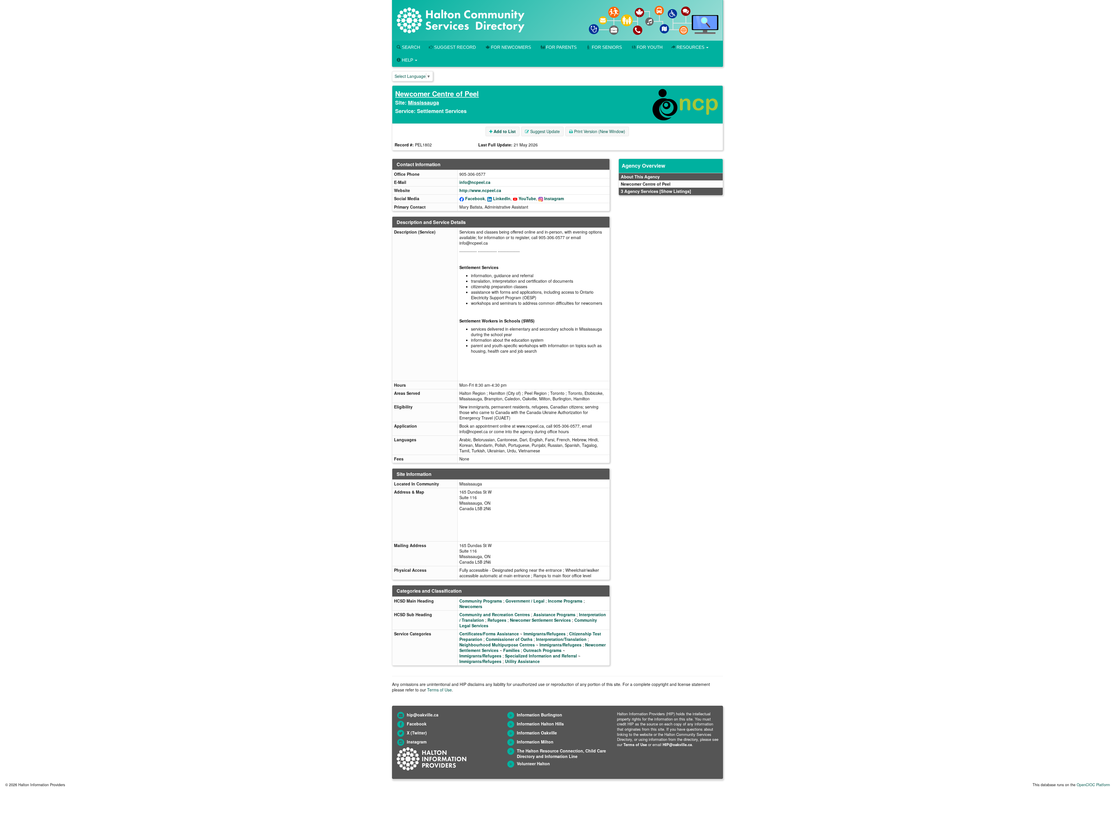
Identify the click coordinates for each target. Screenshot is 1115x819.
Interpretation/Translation (561, 639)
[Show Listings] (675, 191)
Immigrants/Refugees (545, 634)
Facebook (475, 198)
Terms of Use (439, 690)
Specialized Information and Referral (541, 656)
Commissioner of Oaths (509, 639)
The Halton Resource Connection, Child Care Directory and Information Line (561, 753)
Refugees (497, 620)
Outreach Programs (542, 650)
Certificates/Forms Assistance (489, 634)
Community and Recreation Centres (494, 614)
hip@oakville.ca (422, 715)
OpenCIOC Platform (1093, 784)
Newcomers (470, 606)
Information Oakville (537, 733)
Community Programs (480, 601)
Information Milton (535, 742)
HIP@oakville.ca (677, 744)
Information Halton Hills (540, 724)
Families (511, 650)
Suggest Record (454, 47)
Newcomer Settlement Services (540, 620)
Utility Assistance (522, 661)
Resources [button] (690, 47)
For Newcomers (511, 47)
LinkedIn (501, 198)
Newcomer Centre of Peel (437, 93)
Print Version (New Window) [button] (599, 131)
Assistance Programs (554, 614)
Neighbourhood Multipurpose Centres (497, 645)
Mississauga (423, 102)
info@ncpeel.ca (474, 182)
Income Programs (565, 601)
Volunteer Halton (533, 763)
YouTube (527, 198)
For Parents (561, 47)
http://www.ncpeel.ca (480, 190)
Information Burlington (539, 715)
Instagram (554, 198)
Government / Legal (525, 601)
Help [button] (407, 60)
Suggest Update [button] (544, 131)
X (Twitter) (417, 733)
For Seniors (607, 47)
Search (410, 47)
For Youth (650, 47)
